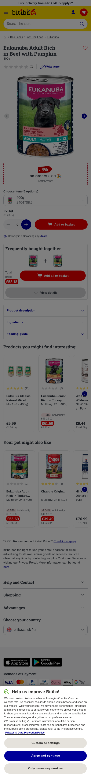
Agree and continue (45, 755)
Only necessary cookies (45, 768)
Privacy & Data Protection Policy (25, 732)
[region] (45, 731)
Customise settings (46, 743)
